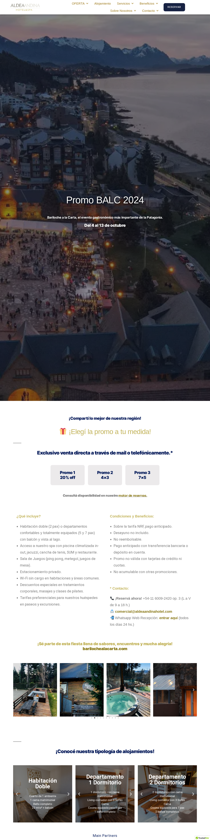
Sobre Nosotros (121, 10)
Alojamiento (102, 3)
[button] (16, 689)
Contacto (148, 10)
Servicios (123, 3)
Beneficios (147, 3)
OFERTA (78, 3)
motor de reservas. (132, 495)
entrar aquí (168, 618)
